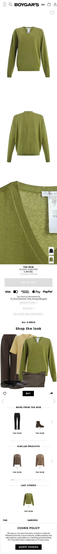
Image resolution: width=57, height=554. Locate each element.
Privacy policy (43, 540)
